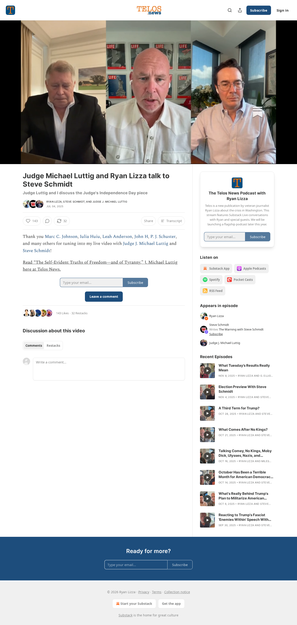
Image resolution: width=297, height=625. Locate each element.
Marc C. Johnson (61, 236)
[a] (207, 370)
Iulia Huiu (90, 236)
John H (141, 236)
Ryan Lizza (54, 201)
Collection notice (177, 592)
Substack (125, 615)
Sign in (283, 10)
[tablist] (43, 345)
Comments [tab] (34, 345)
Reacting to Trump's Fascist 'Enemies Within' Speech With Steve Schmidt (243, 517)
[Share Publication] (240, 10)
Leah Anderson (117, 236)
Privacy (143, 592)
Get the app (171, 603)
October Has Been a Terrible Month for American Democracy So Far (246, 474)
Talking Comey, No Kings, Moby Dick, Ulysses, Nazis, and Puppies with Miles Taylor (245, 453)
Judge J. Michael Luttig (110, 201)
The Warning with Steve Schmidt (241, 329)
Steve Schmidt (74, 201)
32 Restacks (79, 313)
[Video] (11, 87)
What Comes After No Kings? (243, 429)
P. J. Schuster (163, 236)
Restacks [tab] (53, 345)
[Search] (229, 10)
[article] (237, 370)
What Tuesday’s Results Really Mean (244, 367)
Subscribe (258, 10)
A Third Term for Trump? (239, 408)
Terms (156, 592)
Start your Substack (136, 603)
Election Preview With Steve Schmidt (242, 389)
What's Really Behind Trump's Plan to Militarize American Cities (243, 496)
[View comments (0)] (286, 92)
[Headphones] (11, 97)
